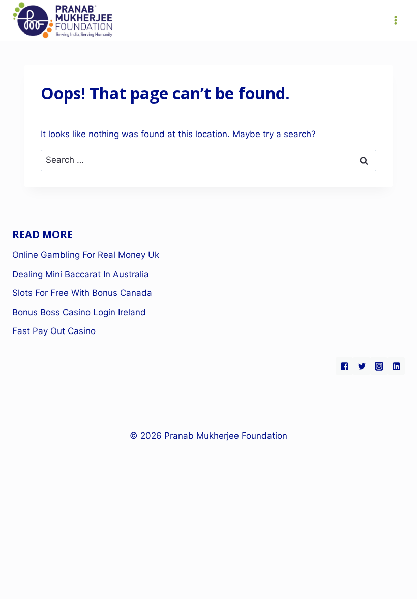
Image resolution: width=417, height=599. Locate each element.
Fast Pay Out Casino (54, 331)
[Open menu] (395, 20)
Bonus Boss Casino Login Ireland (79, 312)
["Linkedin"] (396, 366)
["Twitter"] (361, 366)
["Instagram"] (379, 366)
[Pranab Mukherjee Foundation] (63, 21)
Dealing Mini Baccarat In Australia (80, 274)
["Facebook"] (344, 366)
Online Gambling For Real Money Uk (85, 255)
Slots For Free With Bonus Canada (82, 293)
